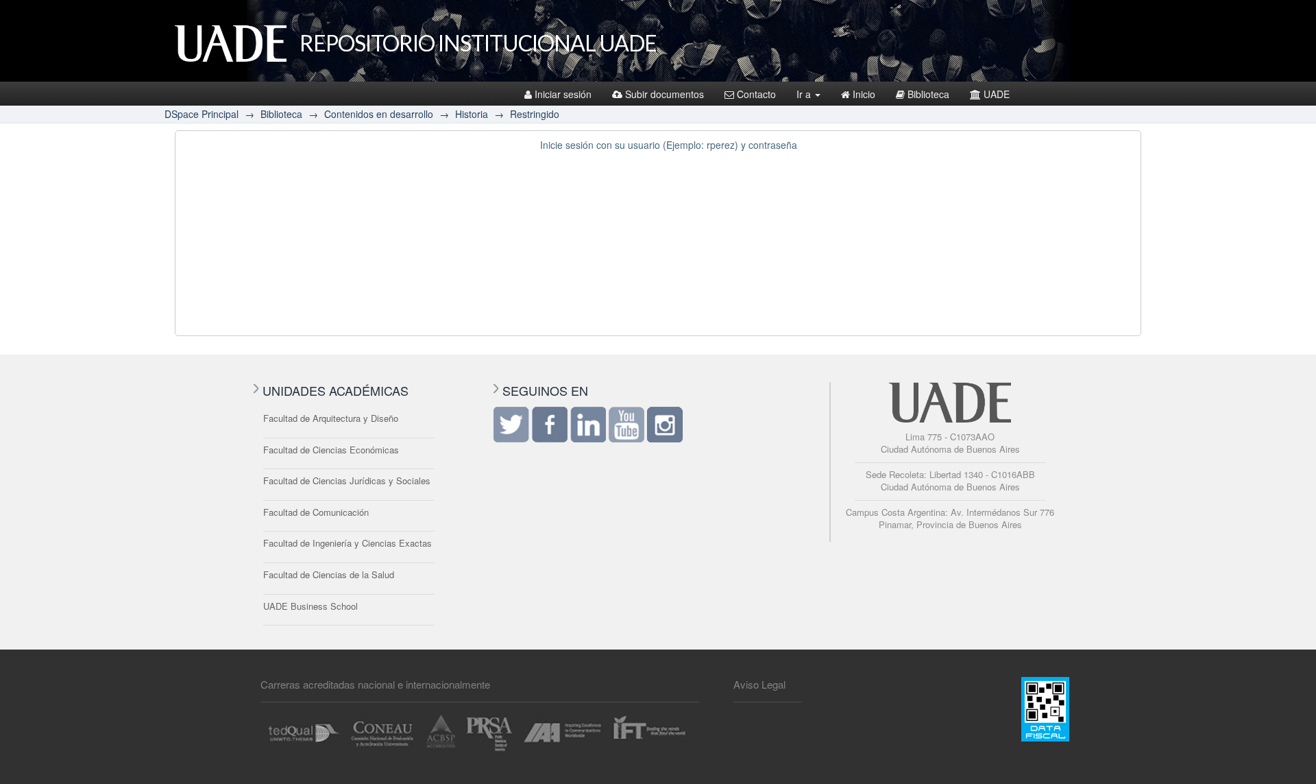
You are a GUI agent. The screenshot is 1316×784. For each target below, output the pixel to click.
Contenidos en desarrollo (378, 114)
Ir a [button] (805, 94)
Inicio (864, 94)
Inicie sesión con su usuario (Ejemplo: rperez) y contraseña (668, 145)
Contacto (756, 94)
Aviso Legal (759, 684)
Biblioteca (928, 94)
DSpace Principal (201, 114)
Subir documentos (664, 94)
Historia (471, 114)
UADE (997, 94)
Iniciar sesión (563, 94)
